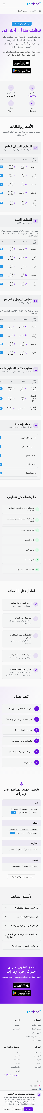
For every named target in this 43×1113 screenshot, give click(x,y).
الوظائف (38, 1067)
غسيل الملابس (36, 1025)
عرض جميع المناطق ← (12, 1075)
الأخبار (39, 1063)
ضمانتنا (17, 1025)
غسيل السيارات (35, 1033)
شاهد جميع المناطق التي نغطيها (23, 877)
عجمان (17, 1063)
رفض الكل (6, 1109)
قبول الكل (28, 1109)
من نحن (38, 1052)
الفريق (38, 1059)
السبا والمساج (36, 1040)
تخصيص (16, 1109)
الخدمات (33, 11)
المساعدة (16, 1029)
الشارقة (17, 1059)
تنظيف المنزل (36, 1029)
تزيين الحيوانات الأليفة (33, 1036)
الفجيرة (17, 1071)
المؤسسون (37, 1056)
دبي (18, 1052)
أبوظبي (17, 1056)
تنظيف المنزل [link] (22, 11)
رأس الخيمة (15, 1067)
